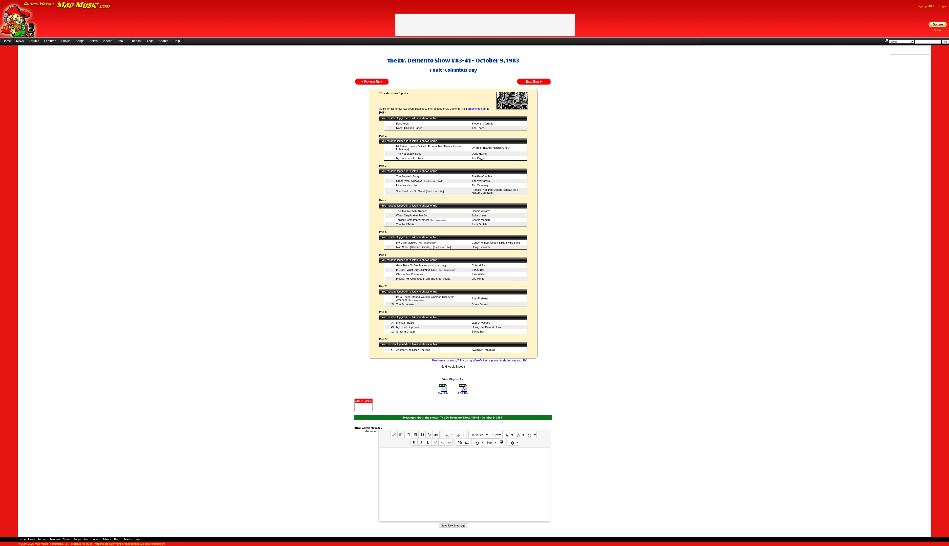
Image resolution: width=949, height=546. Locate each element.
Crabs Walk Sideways (409, 180)
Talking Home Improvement (412, 219)
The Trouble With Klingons (412, 211)
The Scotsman (405, 304)
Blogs (149, 41)
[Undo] (448, 434)
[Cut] (393, 434)
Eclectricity (478, 265)
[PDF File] (463, 391)
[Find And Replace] (422, 434)
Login (942, 6)
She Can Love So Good (410, 191)
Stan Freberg (480, 298)
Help (176, 41)
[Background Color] (519, 434)
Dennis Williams (481, 211)
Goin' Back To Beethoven (411, 265)
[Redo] (459, 434)
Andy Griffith (479, 224)
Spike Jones (479, 215)
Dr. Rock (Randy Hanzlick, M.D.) (491, 147)
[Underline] (428, 442)
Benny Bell (478, 269)
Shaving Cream (405, 331)
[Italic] (421, 442)
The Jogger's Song (407, 176)
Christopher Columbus (409, 274)
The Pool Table (405, 224)
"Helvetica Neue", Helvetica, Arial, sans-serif (479, 435)
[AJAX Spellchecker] (478, 442)
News (20, 41)
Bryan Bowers (480, 304)
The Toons (478, 127)
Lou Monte (478, 278)
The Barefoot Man (482, 176)
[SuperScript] (435, 442)
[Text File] (443, 391)
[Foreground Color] (508, 434)
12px (495, 435)
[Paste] (408, 434)
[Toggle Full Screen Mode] (501, 442)
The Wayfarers (481, 180)
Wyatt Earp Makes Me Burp (412, 215)
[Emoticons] (513, 442)
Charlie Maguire (481, 219)
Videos (107, 41)
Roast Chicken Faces (409, 127)
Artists (93, 41)
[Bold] (414, 442)
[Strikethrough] (449, 442)
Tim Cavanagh (480, 185)
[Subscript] (442, 442)
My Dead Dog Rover (408, 327)
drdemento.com (477, 108)
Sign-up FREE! (926, 6)
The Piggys (478, 158)
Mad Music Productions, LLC (52, 543)
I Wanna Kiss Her (406, 185)
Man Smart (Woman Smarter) (413, 247)
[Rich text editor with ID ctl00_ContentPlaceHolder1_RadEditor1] (465, 484)
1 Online (936, 30)
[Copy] (401, 434)
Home (7, 41)
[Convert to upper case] (436, 434)
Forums (34, 41)
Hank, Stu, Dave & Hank (486, 327)
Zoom (490, 442)
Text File (443, 393)
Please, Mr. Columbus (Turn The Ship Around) (423, 278)
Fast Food (402, 123)
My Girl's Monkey (406, 242)
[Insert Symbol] (531, 434)
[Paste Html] (414, 434)
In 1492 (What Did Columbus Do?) (416, 269)
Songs (80, 41)
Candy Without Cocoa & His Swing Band (496, 242)
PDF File (463, 393)
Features (50, 41)
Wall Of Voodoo (481, 322)
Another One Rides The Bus (413, 349)
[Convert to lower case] (429, 434)
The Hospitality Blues (408, 153)
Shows (65, 41)
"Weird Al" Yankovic (483, 349)
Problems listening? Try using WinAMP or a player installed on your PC (479, 360)
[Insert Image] (466, 442)
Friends (135, 41)
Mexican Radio (405, 322)
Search (163, 41)
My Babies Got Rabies (409, 158)
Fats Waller (478, 274)
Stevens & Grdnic (482, 123)
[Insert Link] (459, 442)
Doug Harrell (479, 153)
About (121, 41)
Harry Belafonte (481, 247)
